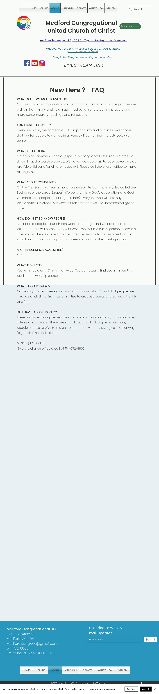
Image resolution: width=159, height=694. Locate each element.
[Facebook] (27, 63)
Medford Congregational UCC (32, 629)
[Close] (155, 689)
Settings (131, 689)
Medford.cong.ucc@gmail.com (32, 643)
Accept (145, 689)
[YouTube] (35, 63)
